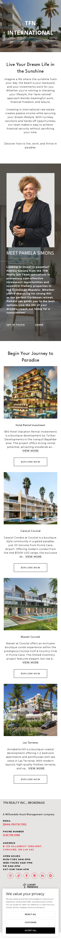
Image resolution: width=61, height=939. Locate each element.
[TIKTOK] (18, 876)
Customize (30, 922)
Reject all (30, 914)
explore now (30, 779)
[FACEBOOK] (26, 876)
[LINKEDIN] (42, 876)
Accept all (30, 930)
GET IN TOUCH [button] (16, 324)
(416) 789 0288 (11, 835)
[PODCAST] (34, 876)
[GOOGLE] (50, 876)
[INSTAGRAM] (10, 876)
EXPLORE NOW (30, 461)
